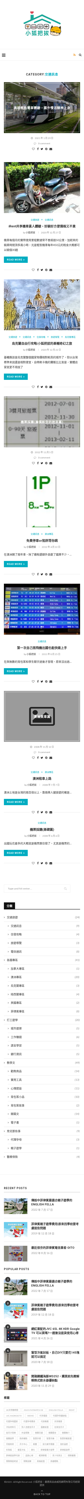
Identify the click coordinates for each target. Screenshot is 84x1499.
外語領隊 (25, 1433)
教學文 (43, 1062)
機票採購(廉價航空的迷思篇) (42, 422)
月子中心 (23, 1444)
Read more (14, 259)
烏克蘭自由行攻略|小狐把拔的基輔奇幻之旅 (42, 343)
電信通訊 (45, 951)
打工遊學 (43, 1020)
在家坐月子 (59, 1427)
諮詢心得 (29, 1455)
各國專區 (43, 960)
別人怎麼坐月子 (28, 1427)
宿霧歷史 (52, 1433)
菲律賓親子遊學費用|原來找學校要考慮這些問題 (55, 1226)
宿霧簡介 (66, 1433)
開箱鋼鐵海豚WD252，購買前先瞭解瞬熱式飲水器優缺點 (55, 1378)
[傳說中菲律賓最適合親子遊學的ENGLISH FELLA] (15, 1206)
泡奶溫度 (64, 1444)
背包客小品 (45, 1096)
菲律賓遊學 (65, 1450)
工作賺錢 (45, 1037)
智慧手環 (37, 1438)
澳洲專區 (49, 534)
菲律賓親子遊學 (47, 1450)
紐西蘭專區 (45, 994)
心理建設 (45, 1088)
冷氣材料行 (11, 1427)
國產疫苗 (45, 1427)
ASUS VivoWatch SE (33, 1410)
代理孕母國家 (12, 1421)
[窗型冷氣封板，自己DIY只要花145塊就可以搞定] (15, 1358)
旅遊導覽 (55, 337)
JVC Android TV (14, 1416)
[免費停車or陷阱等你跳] (42, 501)
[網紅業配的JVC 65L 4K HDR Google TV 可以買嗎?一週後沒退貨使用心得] (15, 1335)
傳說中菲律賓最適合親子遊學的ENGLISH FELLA (51, 1202)
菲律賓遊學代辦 (13, 1455)
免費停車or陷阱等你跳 (42, 541)
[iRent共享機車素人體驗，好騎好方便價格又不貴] (42, 187)
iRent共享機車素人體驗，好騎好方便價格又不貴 (42, 226)
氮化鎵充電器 (48, 1444)
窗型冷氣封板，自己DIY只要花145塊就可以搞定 (55, 1354)
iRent (71, 1410)
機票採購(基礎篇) (42, 829)
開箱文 (45, 1113)
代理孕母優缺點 (60, 1416)
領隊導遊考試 (12, 1461)
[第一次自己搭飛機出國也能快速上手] (42, 609)
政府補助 (23, 1438)
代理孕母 (45, 1139)
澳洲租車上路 (42, 778)
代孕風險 (43, 1416)
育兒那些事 (43, 1131)
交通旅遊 (35, 220)
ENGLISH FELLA (56, 1410)
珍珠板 (9, 1450)
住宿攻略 (41, 337)
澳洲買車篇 (42, 717)
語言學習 (45, 1045)
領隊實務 (72, 1455)
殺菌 (35, 1444)
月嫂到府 (10, 1444)
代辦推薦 (45, 1421)
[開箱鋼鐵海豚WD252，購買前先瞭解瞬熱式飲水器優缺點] (15, 1382)
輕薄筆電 (43, 1455)
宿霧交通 (39, 1433)
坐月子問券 (11, 1433)
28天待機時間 (12, 1410)
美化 (33, 1450)
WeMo (30, 1416)
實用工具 (45, 1079)
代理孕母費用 (29, 1421)
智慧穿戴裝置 (66, 1438)
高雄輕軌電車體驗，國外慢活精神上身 (42, 108)
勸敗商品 (45, 1071)
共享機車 (58, 1421)
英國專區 (45, 1002)
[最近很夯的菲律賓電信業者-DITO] (15, 1253)
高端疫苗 (41, 1461)
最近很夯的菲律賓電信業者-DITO (52, 1247)
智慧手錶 (50, 1438)
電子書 (45, 1122)
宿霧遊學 (10, 1438)
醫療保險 (43, 1156)
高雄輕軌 (54, 1461)
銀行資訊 (45, 1054)
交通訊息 (49, 220)
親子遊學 (45, 1148)
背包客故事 (45, 1105)
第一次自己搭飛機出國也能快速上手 (42, 648)
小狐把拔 (30, 232)
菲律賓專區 (45, 1011)
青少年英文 (57, 1455)
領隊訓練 (27, 1461)
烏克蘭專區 (70, 337)
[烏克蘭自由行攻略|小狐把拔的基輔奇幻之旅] (42, 304)
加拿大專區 (45, 968)
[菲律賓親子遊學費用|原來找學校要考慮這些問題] (15, 1230)
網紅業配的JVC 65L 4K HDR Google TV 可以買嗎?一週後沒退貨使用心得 (55, 1331)
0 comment (44, 143)
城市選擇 (45, 1028)
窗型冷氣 (21, 1450)
